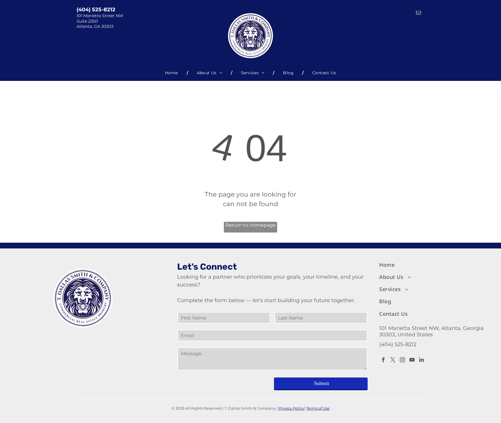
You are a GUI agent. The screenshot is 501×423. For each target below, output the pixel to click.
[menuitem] (172, 73)
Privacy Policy (291, 408)
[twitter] (393, 360)
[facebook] (383, 360)
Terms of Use (318, 408)
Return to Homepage (251, 225)
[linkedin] (422, 360)
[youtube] (412, 360)
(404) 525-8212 (96, 9)
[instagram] (402, 360)
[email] (418, 13)
